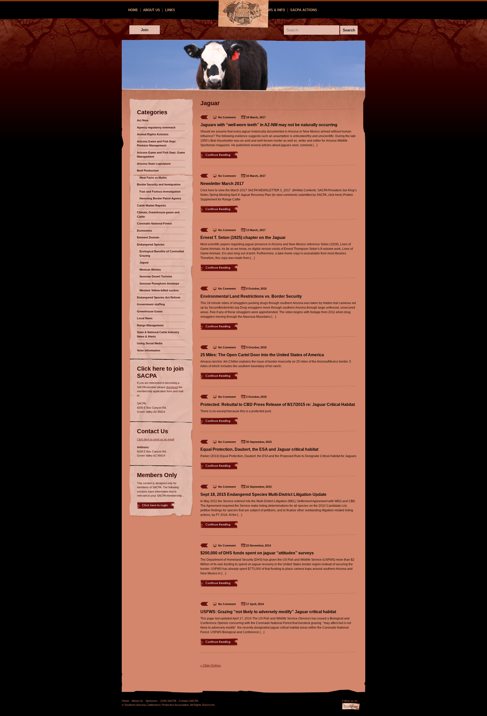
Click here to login (156, 505)
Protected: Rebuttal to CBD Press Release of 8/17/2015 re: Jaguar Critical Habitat (277, 404)
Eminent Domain (148, 237)
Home (133, 10)
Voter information (148, 350)
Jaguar (144, 262)
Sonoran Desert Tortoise (156, 276)
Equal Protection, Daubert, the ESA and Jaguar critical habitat (259, 449)
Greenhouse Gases (150, 311)
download (172, 387)
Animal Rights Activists (152, 134)
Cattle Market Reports (151, 205)
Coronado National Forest (154, 223)
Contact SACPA (188, 700)
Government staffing (151, 304)
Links (170, 10)
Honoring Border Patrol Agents (160, 198)
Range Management (150, 325)
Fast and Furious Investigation (160, 191)
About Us (151, 10)
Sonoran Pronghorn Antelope (159, 283)
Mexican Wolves (150, 269)
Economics (144, 230)
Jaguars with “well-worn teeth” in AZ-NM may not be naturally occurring (268, 125)
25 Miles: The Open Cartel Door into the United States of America (262, 355)
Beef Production (148, 170)
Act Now (142, 120)
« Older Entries (210, 665)
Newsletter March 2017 (222, 183)
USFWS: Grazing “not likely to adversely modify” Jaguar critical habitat (268, 612)
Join (144, 30)
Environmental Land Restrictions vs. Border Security (251, 296)
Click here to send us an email (155, 439)
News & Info (274, 10)
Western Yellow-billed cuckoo (159, 290)
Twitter (351, 706)
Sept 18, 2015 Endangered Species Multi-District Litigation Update (263, 494)
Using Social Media (149, 343)
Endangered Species (150, 244)
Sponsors (248, 10)
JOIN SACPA (168, 700)
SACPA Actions (303, 10)
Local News (144, 318)
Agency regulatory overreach (156, 127)
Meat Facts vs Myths (153, 177)
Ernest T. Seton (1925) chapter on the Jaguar (243, 237)
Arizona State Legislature (154, 163)
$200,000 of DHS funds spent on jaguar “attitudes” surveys (257, 553)
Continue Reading (219, 155)
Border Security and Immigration (159, 184)
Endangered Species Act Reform (158, 297)
